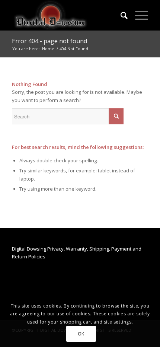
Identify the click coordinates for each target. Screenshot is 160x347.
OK (81, 334)
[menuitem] (120, 15)
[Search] (120, 15)
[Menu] (138, 15)
